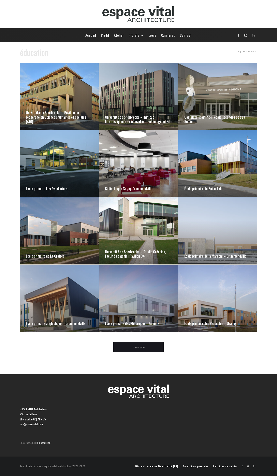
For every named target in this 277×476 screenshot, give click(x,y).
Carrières (168, 35)
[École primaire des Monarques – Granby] (138, 298)
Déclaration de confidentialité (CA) (156, 466)
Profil (105, 35)
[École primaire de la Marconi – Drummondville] (217, 230)
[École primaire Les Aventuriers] (59, 163)
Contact (186, 35)
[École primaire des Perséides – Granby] (217, 298)
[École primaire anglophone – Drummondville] (59, 298)
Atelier (119, 35)
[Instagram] (246, 35)
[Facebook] (238, 35)
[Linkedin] (253, 35)
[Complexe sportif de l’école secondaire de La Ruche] (217, 96)
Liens (152, 35)
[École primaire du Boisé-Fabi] (217, 163)
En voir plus (139, 347)
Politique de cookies (225, 466)
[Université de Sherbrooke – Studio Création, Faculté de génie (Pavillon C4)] (138, 230)
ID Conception (44, 443)
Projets (134, 35)
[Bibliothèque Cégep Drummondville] (138, 163)
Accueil (90, 35)
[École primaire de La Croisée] (59, 230)
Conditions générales (195, 466)
